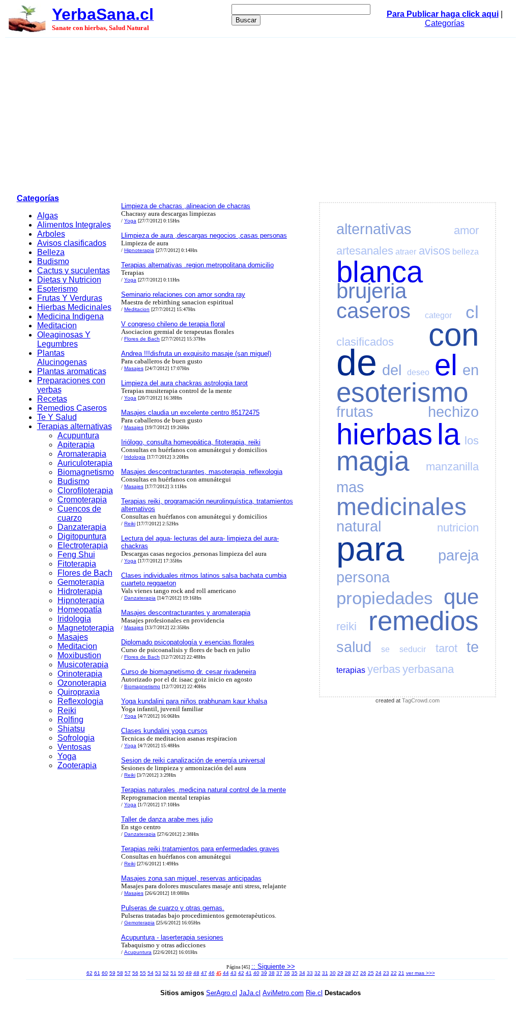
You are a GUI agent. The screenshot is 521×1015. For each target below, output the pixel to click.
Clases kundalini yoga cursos (164, 731)
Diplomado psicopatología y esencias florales (187, 642)
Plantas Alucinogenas (62, 357)
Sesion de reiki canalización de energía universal (193, 760)
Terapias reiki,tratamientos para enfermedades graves (200, 849)
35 (295, 973)
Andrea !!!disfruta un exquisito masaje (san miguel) (196, 353)
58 (120, 973)
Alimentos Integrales (74, 224)
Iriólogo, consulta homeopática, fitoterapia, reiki (190, 442)
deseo (418, 372)
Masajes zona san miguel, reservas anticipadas (191, 878)
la (448, 434)
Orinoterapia (79, 673)
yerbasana (428, 669)
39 (264, 973)
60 (105, 973)
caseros (373, 311)
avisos (434, 250)
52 (166, 973)
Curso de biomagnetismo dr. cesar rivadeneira (188, 671)
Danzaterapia (81, 527)
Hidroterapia (79, 591)
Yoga (66, 756)
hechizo (453, 412)
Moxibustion (79, 655)
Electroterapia (82, 545)
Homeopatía (79, 609)
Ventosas (74, 747)
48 (196, 973)
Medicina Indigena (70, 316)
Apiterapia (76, 444)
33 (310, 973)
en (470, 370)
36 (287, 973)
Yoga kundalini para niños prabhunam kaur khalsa (194, 701)
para (370, 548)
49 (189, 973)
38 (272, 973)
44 (226, 973)
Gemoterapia (80, 582)
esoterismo (402, 392)
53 (158, 973)
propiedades (384, 598)
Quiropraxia (78, 692)
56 (135, 973)
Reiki (66, 710)
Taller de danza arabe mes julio (167, 819)
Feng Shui (76, 554)
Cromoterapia (82, 499)
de (356, 362)
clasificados (365, 341)
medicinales (401, 506)
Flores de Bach (84, 573)
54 (151, 973)
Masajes (72, 637)
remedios (423, 621)
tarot (446, 648)
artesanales (364, 250)
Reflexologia (80, 701)
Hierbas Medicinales (74, 307)
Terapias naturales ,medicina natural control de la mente (203, 790)
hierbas (384, 434)
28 (348, 973)
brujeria (371, 291)
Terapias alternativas (74, 426)
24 (378, 973)
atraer (405, 251)
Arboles (51, 234)
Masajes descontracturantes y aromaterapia (185, 612)
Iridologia (74, 618)
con (453, 334)
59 (112, 973)
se (385, 649)
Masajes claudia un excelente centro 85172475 (190, 412)
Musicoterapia (82, 664)
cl (472, 312)
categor (438, 315)
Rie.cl (314, 993)
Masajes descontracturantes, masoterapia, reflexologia (201, 471)
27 (356, 973)
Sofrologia (76, 738)
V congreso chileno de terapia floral (173, 324)
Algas (47, 215)
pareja (458, 555)
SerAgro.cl (221, 993)
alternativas (374, 229)
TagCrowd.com (421, 700)
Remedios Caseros (72, 408)
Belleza (51, 252)
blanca (379, 272)
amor (466, 230)
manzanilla (452, 466)
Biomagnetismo (85, 472)
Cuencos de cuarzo (79, 513)
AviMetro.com (283, 993)
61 (97, 973)
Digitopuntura (81, 536)
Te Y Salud (57, 417)
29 (340, 973)
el (446, 365)
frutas (354, 412)
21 (401, 973)
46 (212, 973)
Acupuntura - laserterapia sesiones (172, 937)
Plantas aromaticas (71, 371)
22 (394, 973)
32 (317, 973)
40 (256, 973)
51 (173, 973)
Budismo (53, 261)
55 (143, 973)
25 (371, 973)
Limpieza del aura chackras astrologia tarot (184, 383)
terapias (350, 670)
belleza (465, 251)
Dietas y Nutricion (69, 279)
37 (279, 973)
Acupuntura (78, 435)
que (461, 597)
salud (353, 647)
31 (325, 973)
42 (241, 973)
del (391, 370)
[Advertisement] (260, 114)
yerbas (383, 669)
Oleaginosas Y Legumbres (64, 339)
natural (358, 526)
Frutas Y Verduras (69, 298)
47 (204, 973)
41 (249, 973)
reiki (346, 626)
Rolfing (70, 719)
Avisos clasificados (71, 243)
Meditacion (57, 325)
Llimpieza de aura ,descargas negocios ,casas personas (204, 235)
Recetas (52, 398)
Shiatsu (71, 728)
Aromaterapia (81, 453)
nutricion (458, 527)
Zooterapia (77, 765)
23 (386, 973)
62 (89, 973)
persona (363, 577)
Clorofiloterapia (85, 490)
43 (233, 973)
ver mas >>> (420, 973)
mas (350, 487)
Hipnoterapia (80, 600)
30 (333, 973)
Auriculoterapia (84, 463)
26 (363, 973)
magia (372, 461)
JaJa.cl (249, 993)
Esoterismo (57, 289)
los (472, 440)
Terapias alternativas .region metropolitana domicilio (197, 265)
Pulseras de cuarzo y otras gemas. (172, 908)
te (473, 647)
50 (181, 973)
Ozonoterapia (81, 683)
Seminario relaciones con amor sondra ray (183, 294)
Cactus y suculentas (73, 270)
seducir (412, 649)
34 (302, 973)
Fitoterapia (76, 563)
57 (128, 973)
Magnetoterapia (85, 628)
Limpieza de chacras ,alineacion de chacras (185, 206)
